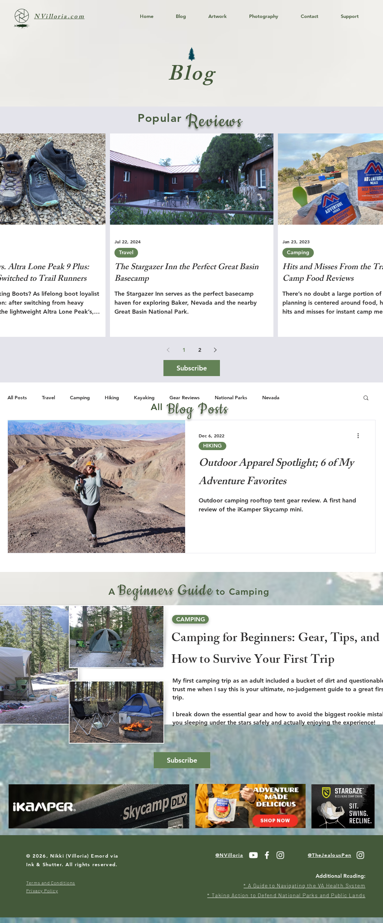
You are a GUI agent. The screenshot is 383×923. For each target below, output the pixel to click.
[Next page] (215, 350)
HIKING (212, 445)
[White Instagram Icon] (280, 855)
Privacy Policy (42, 890)
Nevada (270, 397)
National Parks (231, 397)
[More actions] (360, 435)
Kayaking (144, 397)
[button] (366, 398)
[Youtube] (253, 855)
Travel (126, 252)
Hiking (112, 397)
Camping (298, 252)
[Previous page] (168, 350)
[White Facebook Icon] (267, 855)
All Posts (17, 397)
